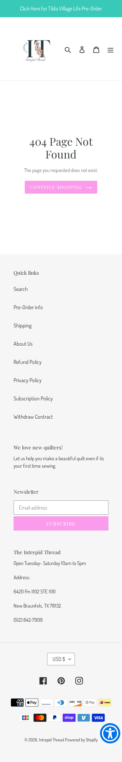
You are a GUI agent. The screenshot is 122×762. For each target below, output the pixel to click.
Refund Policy (28, 362)
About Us (23, 343)
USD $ (59, 659)
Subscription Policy (33, 398)
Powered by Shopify (81, 739)
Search (21, 289)
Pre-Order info (28, 307)
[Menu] (110, 48)
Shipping (23, 325)
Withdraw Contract (33, 416)
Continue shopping (56, 187)
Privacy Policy (28, 380)
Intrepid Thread (51, 739)
